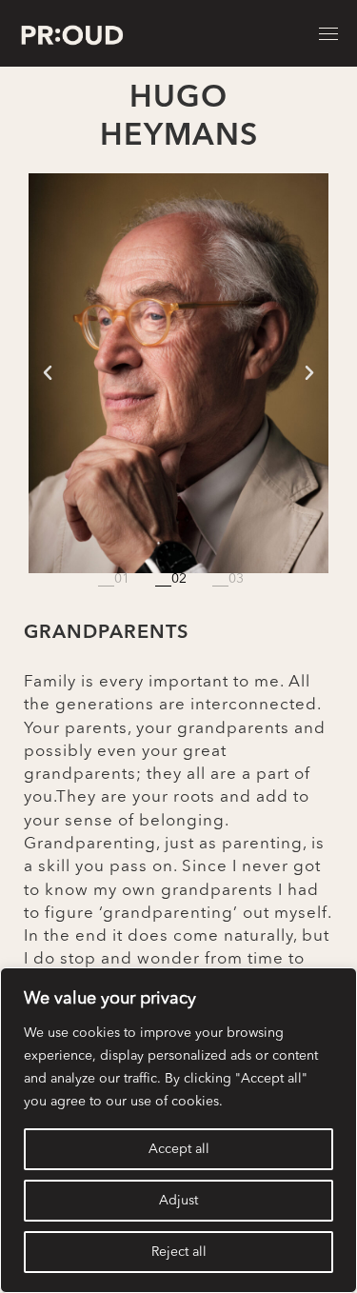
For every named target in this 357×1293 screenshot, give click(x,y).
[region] (178, 1130)
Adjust (178, 1200)
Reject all (179, 1252)
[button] (47, 373)
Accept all (179, 1149)
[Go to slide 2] (179, 579)
